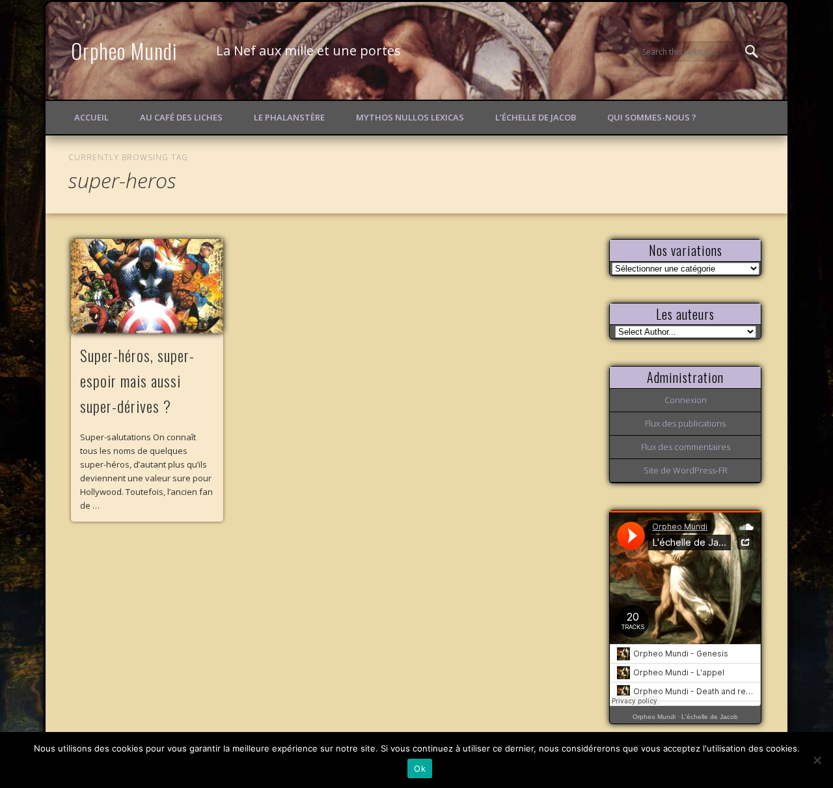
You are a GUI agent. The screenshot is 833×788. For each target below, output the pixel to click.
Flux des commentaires (685, 447)
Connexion (685, 400)
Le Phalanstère (289, 117)
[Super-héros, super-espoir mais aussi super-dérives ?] (147, 286)
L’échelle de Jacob (535, 117)
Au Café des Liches (181, 117)
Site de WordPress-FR (686, 470)
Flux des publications (685, 423)
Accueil (91, 117)
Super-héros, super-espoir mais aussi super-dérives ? (137, 380)
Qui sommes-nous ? (651, 117)
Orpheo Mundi (124, 50)
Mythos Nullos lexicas (410, 117)
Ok (420, 768)
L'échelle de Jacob (709, 716)
